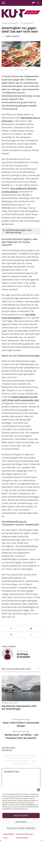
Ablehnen (21, 822)
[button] (38, 790)
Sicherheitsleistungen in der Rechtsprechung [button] (19, 231)
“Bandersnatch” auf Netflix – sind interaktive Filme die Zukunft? (21, 734)
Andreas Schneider (12, 36)
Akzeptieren (21, 815)
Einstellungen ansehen (21, 828)
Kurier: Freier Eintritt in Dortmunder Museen (21, 722)
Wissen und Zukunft (10, 23)
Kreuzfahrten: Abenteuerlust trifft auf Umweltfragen (19, 707)
